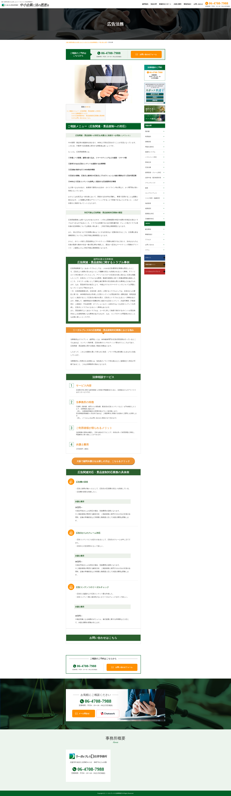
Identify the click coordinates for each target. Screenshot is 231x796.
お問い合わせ (198, 4)
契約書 (147, 131)
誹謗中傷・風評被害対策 (153, 177)
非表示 (87, 107)
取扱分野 (154, 4)
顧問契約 (145, 4)
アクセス (148, 239)
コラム (147, 250)
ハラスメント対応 (151, 157)
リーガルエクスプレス (152, 271)
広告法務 (148, 167)
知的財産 (148, 203)
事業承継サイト (150, 264)
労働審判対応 (149, 218)
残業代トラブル (150, 152)
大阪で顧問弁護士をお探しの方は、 (103, 461)
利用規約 (148, 136)
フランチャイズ (150, 183)
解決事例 (148, 229)
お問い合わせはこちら (81, 118)
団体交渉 (148, 162)
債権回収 (148, 141)
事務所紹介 (187, 4)
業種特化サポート (165, 4)
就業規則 (148, 208)
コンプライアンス (151, 193)
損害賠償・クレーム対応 (153, 172)
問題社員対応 (149, 147)
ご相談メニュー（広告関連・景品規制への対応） (84, 111)
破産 (146, 188)
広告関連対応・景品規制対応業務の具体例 (87, 116)
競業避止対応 (149, 213)
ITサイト (148, 257)
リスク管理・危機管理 (152, 198)
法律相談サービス (79, 113)
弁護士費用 (177, 4)
